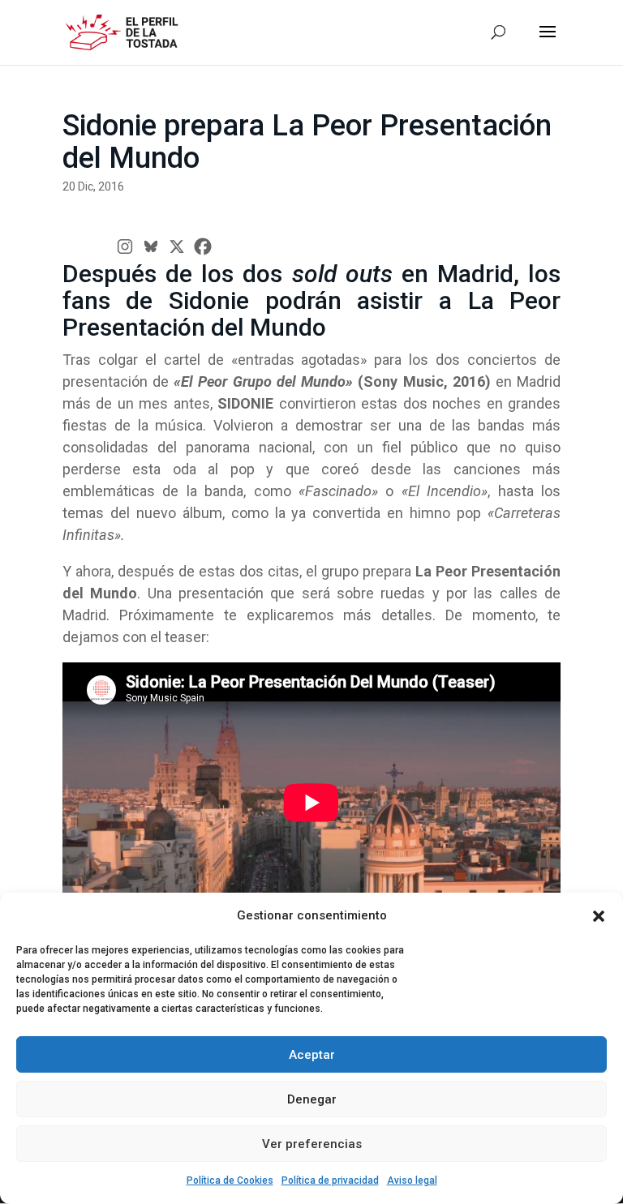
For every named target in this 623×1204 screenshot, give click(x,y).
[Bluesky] (151, 246)
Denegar (312, 1099)
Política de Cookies (230, 1180)
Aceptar (312, 1055)
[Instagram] (125, 246)
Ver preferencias (312, 1144)
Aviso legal (412, 1180)
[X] (176, 246)
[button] (599, 916)
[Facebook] (202, 246)
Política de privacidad (330, 1180)
